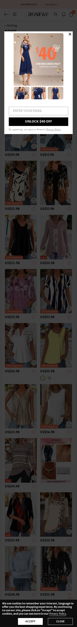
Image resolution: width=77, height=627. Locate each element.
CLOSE (60, 621)
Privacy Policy (57, 614)
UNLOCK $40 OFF (38, 122)
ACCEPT (30, 621)
